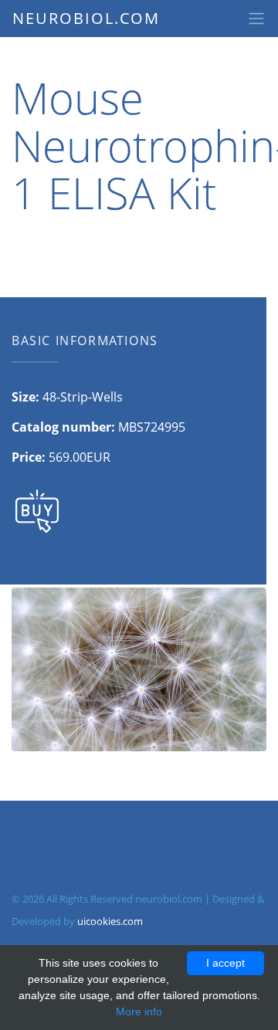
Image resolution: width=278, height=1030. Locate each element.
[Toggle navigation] (256, 18)
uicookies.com (110, 921)
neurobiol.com (86, 18)
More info (139, 1011)
